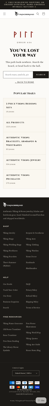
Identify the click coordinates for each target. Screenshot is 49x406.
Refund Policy (31, 296)
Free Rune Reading (11, 341)
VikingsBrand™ (20, 401)
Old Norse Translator (12, 329)
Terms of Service (33, 307)
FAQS (28, 284)
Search (40, 75)
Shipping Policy (32, 302)
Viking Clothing (32, 244)
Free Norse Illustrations (31, 325)
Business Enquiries (11, 302)
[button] (4, 14)
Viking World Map (33, 332)
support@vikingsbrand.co (24, 394)
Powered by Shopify (32, 401)
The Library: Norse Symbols (11, 349)
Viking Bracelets (10, 256)
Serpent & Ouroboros (35, 233)
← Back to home (24, 82)
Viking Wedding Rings (12, 244)
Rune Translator (10, 335)
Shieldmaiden (31, 268)
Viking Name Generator (13, 323)
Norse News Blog (33, 350)
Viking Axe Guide (33, 344)
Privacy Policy (31, 290)
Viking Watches (32, 251)
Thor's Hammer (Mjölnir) (9, 264)
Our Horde (7, 284)
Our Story (7, 296)
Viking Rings (8, 239)
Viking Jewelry (9, 233)
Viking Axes (31, 239)
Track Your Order (10, 290)
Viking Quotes (32, 338)
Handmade (30, 262)
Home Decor (31, 256)
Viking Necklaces (10, 251)
